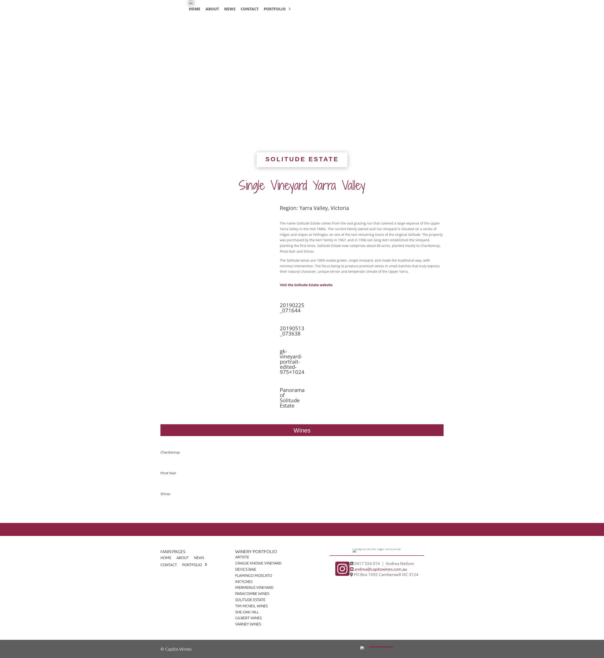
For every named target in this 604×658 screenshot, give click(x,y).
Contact (250, 9)
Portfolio (275, 9)
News (229, 9)
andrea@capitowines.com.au (380, 569)
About (212, 9)
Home (194, 9)
